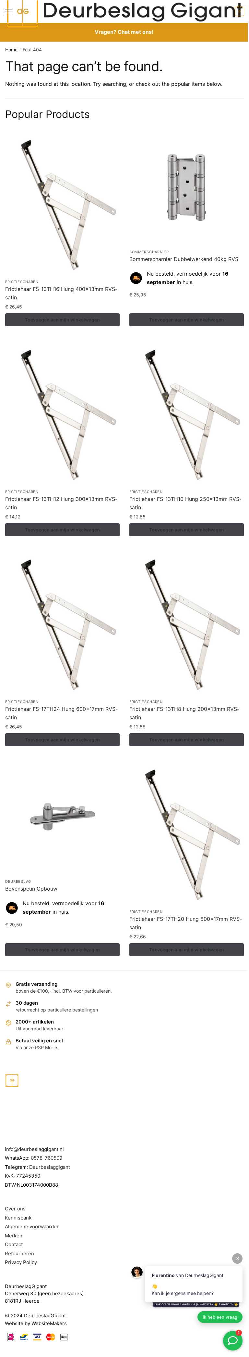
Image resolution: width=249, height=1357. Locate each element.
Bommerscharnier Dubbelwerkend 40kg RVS (183, 259)
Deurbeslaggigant (49, 1167)
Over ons (15, 1209)
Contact (14, 1244)
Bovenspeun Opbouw (31, 888)
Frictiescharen (22, 282)
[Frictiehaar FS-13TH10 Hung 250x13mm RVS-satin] (186, 413)
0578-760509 (46, 1158)
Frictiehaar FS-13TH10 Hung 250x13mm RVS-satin (185, 503)
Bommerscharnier (149, 252)
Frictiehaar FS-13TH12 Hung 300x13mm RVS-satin (61, 503)
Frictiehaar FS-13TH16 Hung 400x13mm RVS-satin (61, 293)
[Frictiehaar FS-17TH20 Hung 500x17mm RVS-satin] (186, 832)
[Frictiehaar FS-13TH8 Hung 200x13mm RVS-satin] (186, 622)
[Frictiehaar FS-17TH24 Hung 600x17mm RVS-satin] (62, 622)
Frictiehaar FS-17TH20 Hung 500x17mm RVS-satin (185, 923)
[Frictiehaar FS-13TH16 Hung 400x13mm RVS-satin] (62, 203)
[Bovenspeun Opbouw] (62, 817)
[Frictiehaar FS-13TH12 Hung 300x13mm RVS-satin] (62, 413)
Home (11, 49)
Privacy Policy (21, 1262)
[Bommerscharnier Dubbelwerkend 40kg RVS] (186, 188)
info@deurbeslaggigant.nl (34, 1149)
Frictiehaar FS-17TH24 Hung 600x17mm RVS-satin (61, 713)
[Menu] (14, 11)
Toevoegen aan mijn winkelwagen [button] (62, 319)
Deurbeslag (18, 881)
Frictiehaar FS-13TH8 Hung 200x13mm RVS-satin (184, 713)
